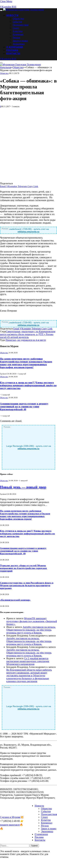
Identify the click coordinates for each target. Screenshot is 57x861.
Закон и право (20, 40)
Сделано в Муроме (10, 817)
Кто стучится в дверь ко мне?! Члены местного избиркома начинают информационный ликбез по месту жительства (28, 385)
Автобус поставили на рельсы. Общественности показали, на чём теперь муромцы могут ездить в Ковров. (31, 630)
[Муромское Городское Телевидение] (23, 9)
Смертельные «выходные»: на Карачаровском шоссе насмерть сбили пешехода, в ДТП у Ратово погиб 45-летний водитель (27, 334)
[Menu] (1, 10)
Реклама (12, 50)
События (17, 21)
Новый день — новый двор (23, 487)
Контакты (13, 53)
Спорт (16, 28)
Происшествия (20, 24)
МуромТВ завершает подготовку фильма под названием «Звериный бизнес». (31, 621)
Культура (17, 31)
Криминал (18, 34)
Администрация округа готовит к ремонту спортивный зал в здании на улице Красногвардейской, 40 (24, 406)
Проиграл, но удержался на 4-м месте (26, 340)
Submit (34, 845)
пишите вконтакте (10, 824)
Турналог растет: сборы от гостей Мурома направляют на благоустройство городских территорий (23, 568)
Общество (18, 18)
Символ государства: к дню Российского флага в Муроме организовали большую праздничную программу (26, 585)
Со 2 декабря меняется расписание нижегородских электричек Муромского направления (27, 661)
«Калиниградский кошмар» (15, 600)
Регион (16, 37)
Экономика (19, 43)
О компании (14, 47)
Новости (12, 15)
